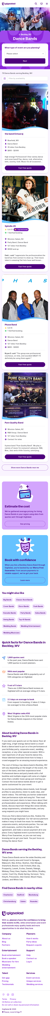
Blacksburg (33, 895)
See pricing (25, 524)
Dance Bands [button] (25, 39)
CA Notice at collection (12, 1002)
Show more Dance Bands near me (25, 468)
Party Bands (26, 613)
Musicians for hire (10, 961)
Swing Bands (8, 619)
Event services (33, 978)
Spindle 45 (10, 226)
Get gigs (6, 978)
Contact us (31, 958)
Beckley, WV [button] (26, 34)
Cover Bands (8, 606)
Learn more (25, 580)
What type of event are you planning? (22, 48)
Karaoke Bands (9, 613)
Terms (4, 999)
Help (28, 955)
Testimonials (8, 984)
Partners (6, 945)
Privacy (13, 999)
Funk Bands (38, 606)
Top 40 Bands (24, 619)
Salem (23, 901)
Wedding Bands (9, 626)
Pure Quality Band (14, 422)
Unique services (33, 981)
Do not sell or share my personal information (20, 1005)
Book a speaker (9, 958)
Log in (29, 961)
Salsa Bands (40, 613)
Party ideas (31, 942)
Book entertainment (11, 955)
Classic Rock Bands (24, 600)
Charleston (8, 895)
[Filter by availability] (27, 78)
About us (6, 938)
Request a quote (34, 945)
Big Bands (7, 600)
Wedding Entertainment (30, 626)
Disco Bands (24, 606)
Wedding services (34, 984)
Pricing (5, 981)
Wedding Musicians (11, 633)
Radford (20, 895)
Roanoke (33, 901)
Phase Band (11, 324)
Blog (4, 942)
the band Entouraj (14, 134)
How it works (32, 938)
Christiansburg (9, 901)
